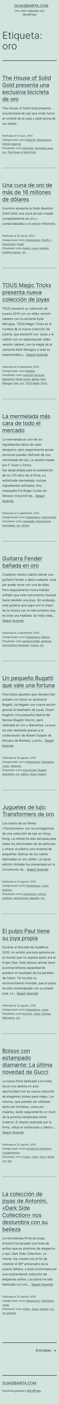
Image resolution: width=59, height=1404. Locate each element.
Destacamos (44, 139)
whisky (25, 525)
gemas (35, 379)
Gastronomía (49, 517)
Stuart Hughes (38, 774)
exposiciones (20, 898)
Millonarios (8, 1017)
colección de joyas (33, 374)
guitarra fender (31, 641)
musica (34, 645)
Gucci (43, 1156)
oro (4, 152)
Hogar (20, 244)
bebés (26, 248)
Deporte (31, 139)
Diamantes (48, 761)
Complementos (11, 1152)
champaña (29, 521)
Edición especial (11, 143)
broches (27, 1013)
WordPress (34, 1390)
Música (46, 637)
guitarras (46, 641)
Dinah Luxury (22, 379)
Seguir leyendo (37, 355)
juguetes (34, 898)
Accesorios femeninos (38, 1148)
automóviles (30, 770)
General (30, 370)
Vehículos (15, 765)
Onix (16, 383)
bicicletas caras (44, 148)
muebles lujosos (11, 252)
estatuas (7, 898)
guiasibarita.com (31, 6)
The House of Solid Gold (22, 152)
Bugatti (42, 770)
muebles (44, 248)
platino (25, 774)
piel (10, 1160)
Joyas (5, 765)
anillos (26, 1308)
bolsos (26, 1156)
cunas (34, 248)
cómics (42, 893)
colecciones (29, 893)
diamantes (8, 379)
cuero (35, 1156)
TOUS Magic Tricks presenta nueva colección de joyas (26, 292)
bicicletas (28, 148)
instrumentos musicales (15, 645)
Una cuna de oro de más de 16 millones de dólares (27, 192)
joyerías (46, 1013)
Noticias (7, 889)
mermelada (8, 525)
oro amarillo (9, 1312)
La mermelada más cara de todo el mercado (26, 423)
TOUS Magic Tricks (36, 383)
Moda (51, 1156)
